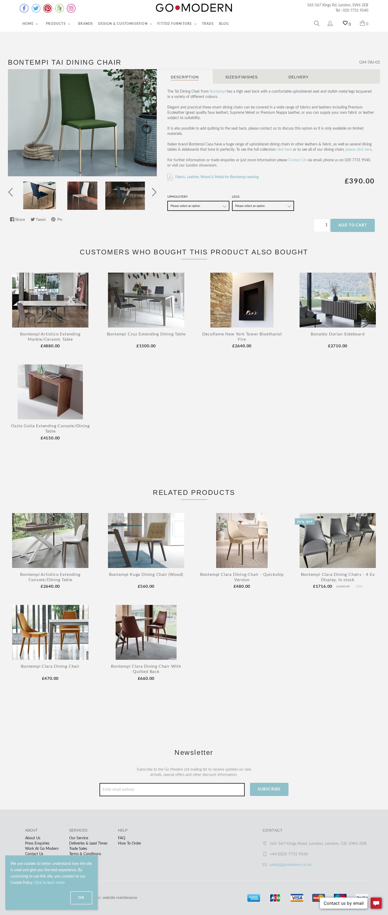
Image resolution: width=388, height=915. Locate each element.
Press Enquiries (37, 843)
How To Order (129, 843)
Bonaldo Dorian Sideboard (338, 334)
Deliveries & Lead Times (88, 843)
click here (284, 149)
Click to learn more (49, 883)
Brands (85, 23)
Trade (208, 23)
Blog (224, 23)
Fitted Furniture (175, 23)
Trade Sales (78, 849)
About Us (32, 838)
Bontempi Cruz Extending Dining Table (146, 334)
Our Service (78, 838)
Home (28, 23)
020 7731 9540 (355, 10)
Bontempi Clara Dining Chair (50, 666)
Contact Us (297, 160)
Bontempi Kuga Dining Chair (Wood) (146, 574)
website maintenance (120, 898)
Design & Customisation (123, 23)
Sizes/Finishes (241, 77)
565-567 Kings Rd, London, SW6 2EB (337, 5)
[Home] (194, 8)
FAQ (121, 838)
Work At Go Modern (42, 849)
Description (185, 77)
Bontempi (218, 91)
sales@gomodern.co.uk (290, 864)
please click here (358, 149)
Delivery (298, 77)
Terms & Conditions (85, 854)
